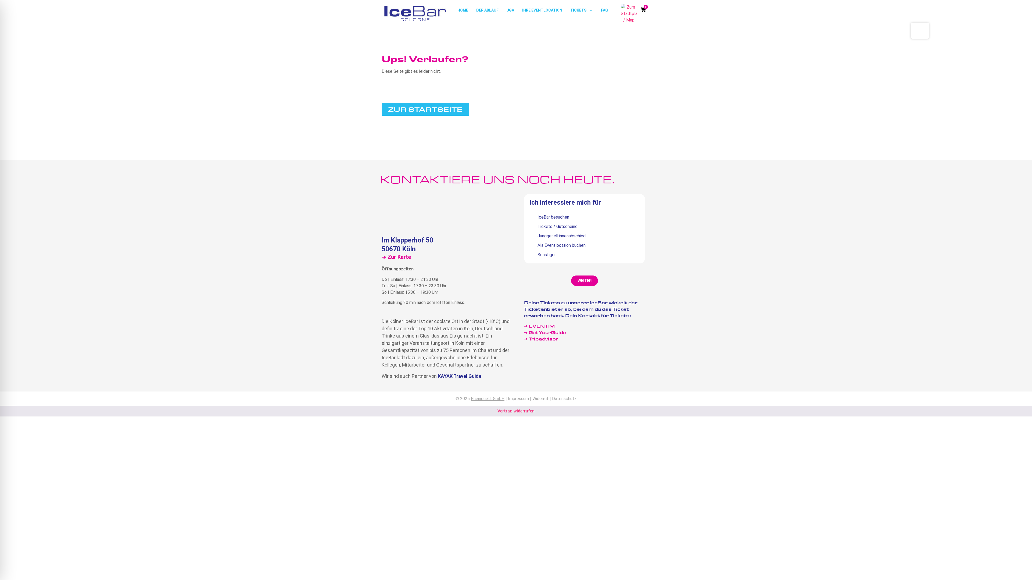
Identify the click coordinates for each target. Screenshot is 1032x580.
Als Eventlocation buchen (562, 245)
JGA (510, 10)
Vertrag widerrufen (516, 411)
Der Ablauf (487, 10)
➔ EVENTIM (539, 326)
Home (462, 10)
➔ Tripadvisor (541, 339)
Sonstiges (547, 254)
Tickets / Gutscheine (558, 226)
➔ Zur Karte (396, 257)
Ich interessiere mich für (565, 202)
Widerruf (540, 398)
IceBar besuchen (553, 217)
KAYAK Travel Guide (459, 376)
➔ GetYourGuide (545, 332)
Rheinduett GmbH (487, 398)
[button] (584, 281)
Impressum (518, 398)
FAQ (604, 10)
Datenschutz (564, 398)
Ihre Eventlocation (542, 10)
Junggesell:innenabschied (562, 235)
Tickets (578, 10)
